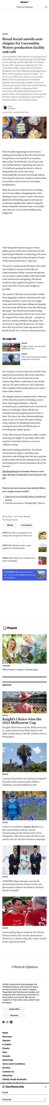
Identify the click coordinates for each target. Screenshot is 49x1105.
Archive (6, 1067)
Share (10, 525)
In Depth (6, 1044)
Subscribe (14, 1009)
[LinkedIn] (11, 1022)
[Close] (45, 1086)
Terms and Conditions (13, 1064)
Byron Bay (7, 516)
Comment (26, 525)
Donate (14, 1015)
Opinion (6, 1040)
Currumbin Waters (21, 516)
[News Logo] (24, 7)
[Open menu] (46, 7)
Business (7, 1036)
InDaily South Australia (14, 1079)
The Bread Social (10, 471)
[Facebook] (3, 1022)
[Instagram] (7, 1022)
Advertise (7, 1075)
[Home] (24, 2)
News (5, 1032)
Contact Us (8, 1071)
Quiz (4, 1052)
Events (6, 1048)
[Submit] (44, 1099)
